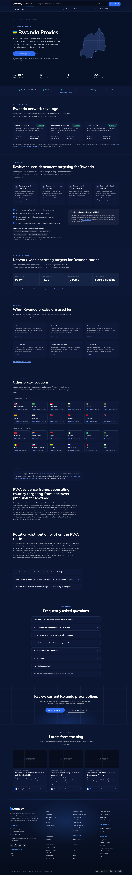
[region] (66, 9)
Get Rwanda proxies (23, 54)
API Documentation (105, 850)
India (74, 847)
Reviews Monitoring (51, 850)
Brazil (74, 842)
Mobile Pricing (103, 817)
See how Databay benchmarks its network (61, 289)
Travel (47, 842)
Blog (101, 859)
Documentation (104, 853)
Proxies (20, 20)
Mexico (75, 850)
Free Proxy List (77, 822)
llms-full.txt (12, 856)
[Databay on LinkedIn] (15, 845)
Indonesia (75, 844)
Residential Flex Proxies (79, 814)
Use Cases (49, 833)
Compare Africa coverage (46, 54)
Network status (103, 3)
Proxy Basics (103, 840)
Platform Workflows (105, 842)
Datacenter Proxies (78, 820)
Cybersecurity (49, 844)
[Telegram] (24, 845)
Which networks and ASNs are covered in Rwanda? (53, 635)
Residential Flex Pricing (106, 814)
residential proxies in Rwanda (49, 474)
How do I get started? (42, 666)
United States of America (79, 839)
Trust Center (49, 814)
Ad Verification (50, 858)
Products (29, 4)
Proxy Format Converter (106, 848)
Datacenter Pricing (105, 820)
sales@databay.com (17, 834)
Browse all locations (76, 710)
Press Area (49, 820)
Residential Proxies (22, 125)
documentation (86, 219)
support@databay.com (18, 831)
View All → (75, 858)
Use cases (87, 9)
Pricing (39, 4)
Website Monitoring (51, 853)
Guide (102, 9)
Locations (95, 9)
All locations (115, 9)
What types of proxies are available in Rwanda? (52, 627)
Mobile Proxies (93, 125)
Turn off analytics (47, 871)
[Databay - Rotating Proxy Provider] (17, 4)
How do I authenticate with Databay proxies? (51, 643)
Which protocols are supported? (46, 650)
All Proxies (75, 830)
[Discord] (19, 845)
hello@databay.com (17, 829)
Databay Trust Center (65, 92)
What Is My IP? (76, 828)
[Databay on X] (11, 845)
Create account (54, 710)
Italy (74, 853)
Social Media (49, 855)
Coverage (61, 9)
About (47, 811)
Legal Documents (50, 825)
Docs (57, 4)
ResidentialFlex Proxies (60, 125)
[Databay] (24, 808)
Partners (48, 822)
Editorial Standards (51, 817)
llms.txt (11, 853)
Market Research (50, 847)
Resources (48, 4)
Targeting (69, 9)
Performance (78, 9)
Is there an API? (40, 658)
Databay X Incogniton (106, 828)
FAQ (106, 9)
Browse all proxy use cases (22, 361)
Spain (74, 855)
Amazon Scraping (50, 861)
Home (14, 20)
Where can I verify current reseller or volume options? (54, 674)
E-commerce (49, 839)
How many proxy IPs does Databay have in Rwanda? (54, 620)
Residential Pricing (105, 811)
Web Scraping (49, 836)
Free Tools (102, 845)
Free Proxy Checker (78, 825)
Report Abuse (49, 828)
